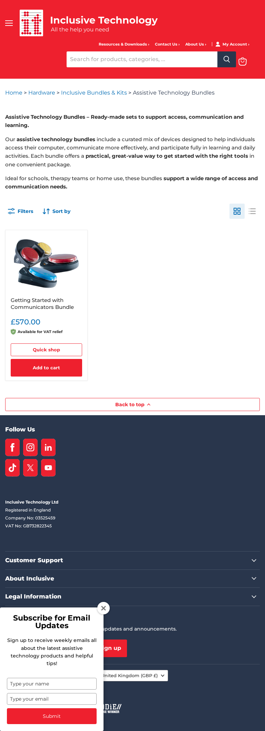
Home (14, 92)
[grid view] (237, 211)
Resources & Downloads (123, 44)
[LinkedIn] (48, 447)
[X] (30, 468)
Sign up (110, 648)
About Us (195, 44)
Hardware (42, 92)
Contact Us (166, 44)
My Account (235, 44)
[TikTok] (12, 468)
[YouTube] (48, 468)
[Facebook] (12, 447)
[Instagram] (30, 447)
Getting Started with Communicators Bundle (42, 303)
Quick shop (46, 349)
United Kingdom (129, 675)
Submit (52, 716)
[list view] (252, 211)
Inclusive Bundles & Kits (94, 92)
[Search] (226, 59)
